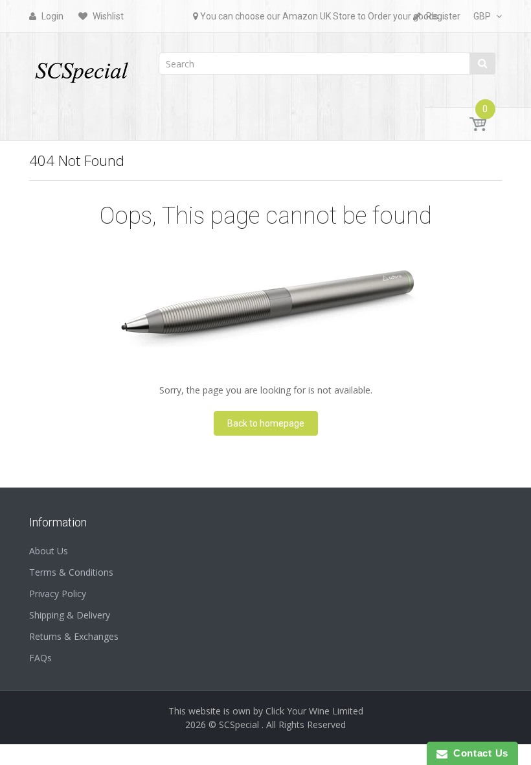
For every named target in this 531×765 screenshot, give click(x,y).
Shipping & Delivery (69, 615)
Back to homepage (265, 423)
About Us (48, 551)
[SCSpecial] (81, 66)
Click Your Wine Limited (314, 711)
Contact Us (477, 753)
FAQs (40, 658)
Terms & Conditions (71, 572)
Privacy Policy (57, 593)
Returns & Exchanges (74, 636)
